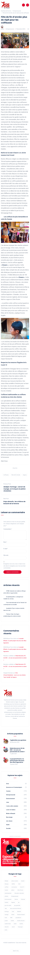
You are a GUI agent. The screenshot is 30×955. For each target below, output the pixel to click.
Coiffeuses (6, 474)
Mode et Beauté (10, 813)
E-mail (5, 548)
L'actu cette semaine (12, 806)
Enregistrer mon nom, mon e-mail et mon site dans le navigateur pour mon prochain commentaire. (14, 566)
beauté (22, 881)
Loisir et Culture (10, 809)
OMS (11, 917)
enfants (6, 896)
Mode (13, 914)
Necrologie (9, 817)
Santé (7, 824)
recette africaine (20, 920)
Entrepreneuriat (10, 29)
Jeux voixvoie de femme (15, 908)
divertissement (8, 893)
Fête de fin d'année (15, 474)
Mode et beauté (21, 914)
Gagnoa (25, 474)
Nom (5, 542)
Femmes (23, 899)
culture (12, 890)
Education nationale (19, 893)
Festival (6, 902)
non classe (9, 821)
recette (12, 920)
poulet (6, 920)
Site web (5, 555)
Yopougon (20, 926)
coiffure (6, 887)
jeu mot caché (8, 905)
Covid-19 (22, 887)
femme (16, 899)
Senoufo (7, 926)
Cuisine (8, 791)
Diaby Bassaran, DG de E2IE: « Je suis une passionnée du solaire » (15, 658)
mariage (6, 914)
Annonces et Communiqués (14, 787)
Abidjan (6, 881)
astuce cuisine (14, 881)
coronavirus (14, 887)
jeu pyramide (17, 905)
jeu (18, 902)
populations (18, 917)
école (6, 930)
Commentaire (7, 529)
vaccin (13, 926)
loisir (13, 911)
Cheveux (6, 884)
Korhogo (7, 911)
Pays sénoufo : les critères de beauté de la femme (14, 502)
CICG (19, 884)
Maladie (19, 911)
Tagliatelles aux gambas (18, 740)
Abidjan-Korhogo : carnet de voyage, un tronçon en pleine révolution (14, 489)
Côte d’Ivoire (20, 890)
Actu (7, 783)
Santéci (21, 923)
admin (2, 29)
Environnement (10, 798)
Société (8, 828)
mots (6, 917)
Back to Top (16, 950)
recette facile (8, 923)
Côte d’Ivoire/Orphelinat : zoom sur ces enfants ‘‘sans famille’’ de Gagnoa (14, 675)
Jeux (7, 802)
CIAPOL (13, 884)
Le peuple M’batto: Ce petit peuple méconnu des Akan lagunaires (14, 641)
